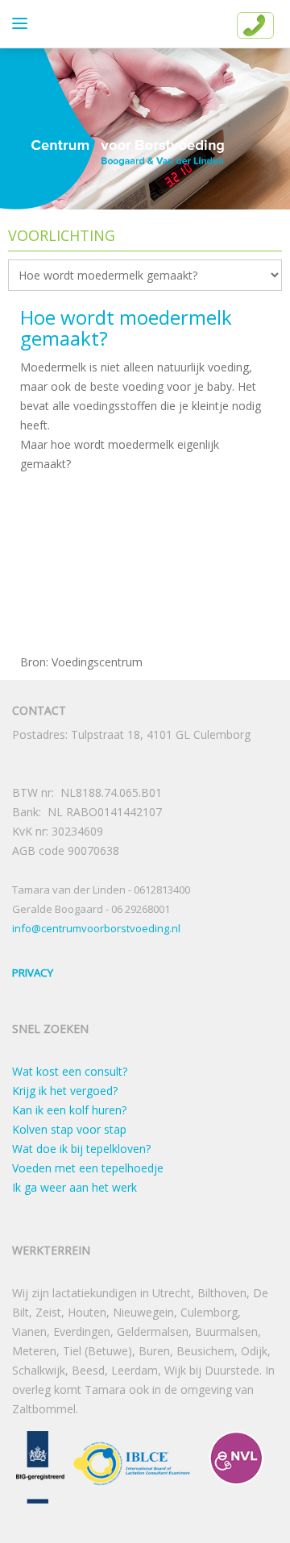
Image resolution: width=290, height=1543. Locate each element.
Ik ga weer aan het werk (74, 1187)
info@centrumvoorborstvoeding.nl (96, 928)
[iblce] (131, 1466)
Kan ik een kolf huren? (69, 1110)
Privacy (32, 972)
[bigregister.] (40, 1466)
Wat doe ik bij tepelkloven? (81, 1148)
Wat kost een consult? (69, 1071)
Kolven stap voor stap (69, 1129)
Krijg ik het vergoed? (65, 1090)
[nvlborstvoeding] (236, 1466)
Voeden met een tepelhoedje (88, 1168)
